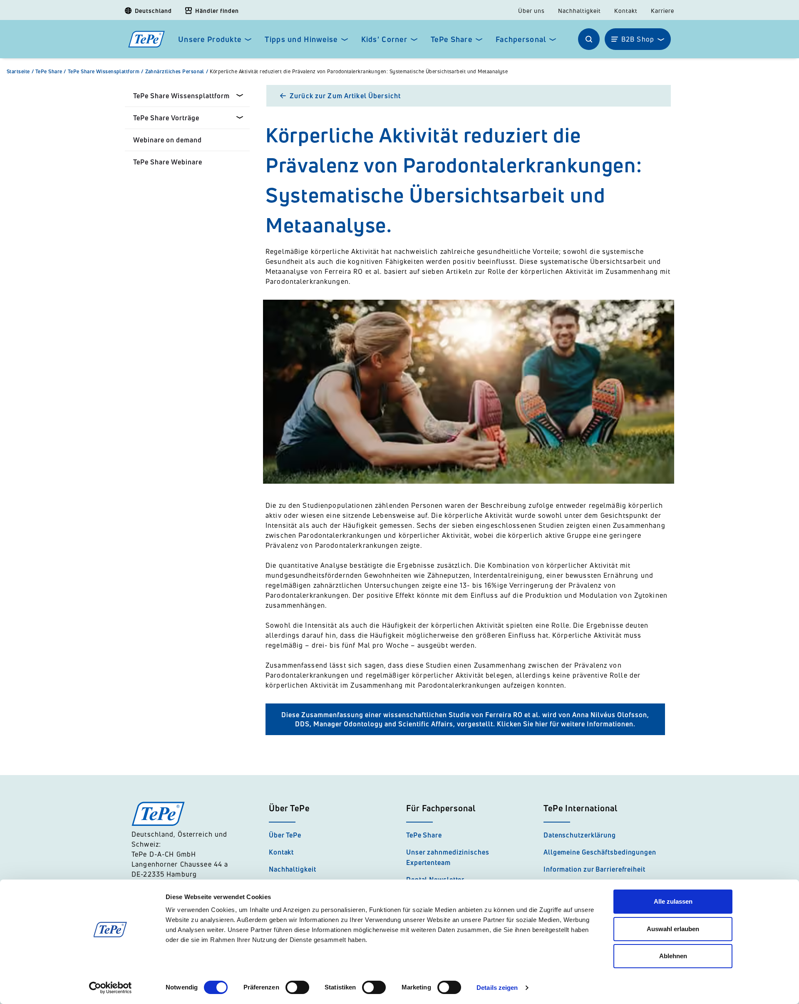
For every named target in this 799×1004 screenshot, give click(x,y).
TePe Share (451, 39)
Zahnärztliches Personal (176, 71)
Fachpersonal (521, 39)
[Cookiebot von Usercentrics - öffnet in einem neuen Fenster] (110, 988)
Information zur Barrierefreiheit (594, 869)
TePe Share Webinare (167, 162)
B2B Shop (637, 39)
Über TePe (285, 835)
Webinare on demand (167, 140)
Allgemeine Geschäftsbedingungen (599, 852)
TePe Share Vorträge (166, 118)
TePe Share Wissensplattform (106, 71)
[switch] (297, 987)
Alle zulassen (673, 901)
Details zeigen (497, 987)
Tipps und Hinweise (301, 39)
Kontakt (626, 11)
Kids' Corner (384, 39)
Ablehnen (673, 955)
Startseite (20, 71)
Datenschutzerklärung (579, 835)
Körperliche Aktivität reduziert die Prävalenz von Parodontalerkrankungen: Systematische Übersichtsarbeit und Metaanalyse (359, 71)
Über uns (531, 11)
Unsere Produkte (209, 39)
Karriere (662, 11)
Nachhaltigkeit (579, 11)
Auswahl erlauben (673, 928)
